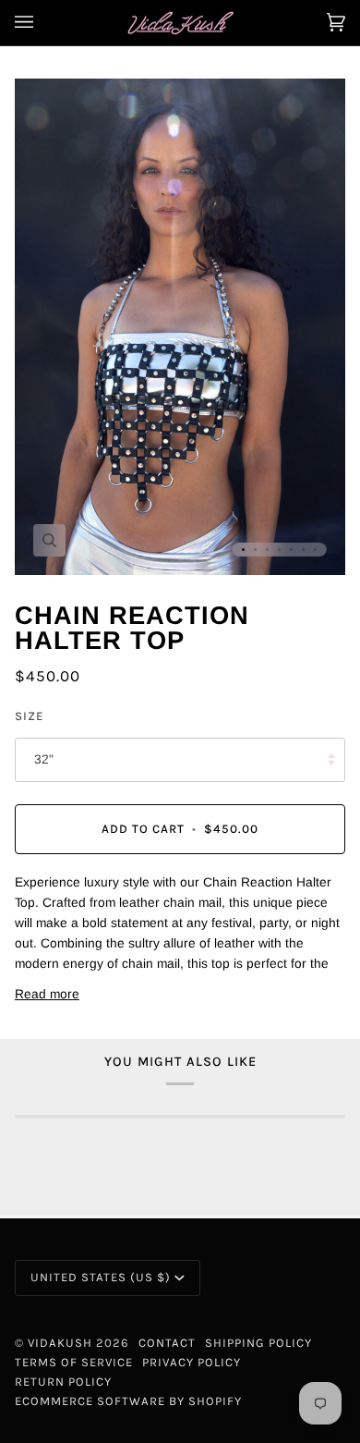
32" (44, 759)
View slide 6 (303, 549)
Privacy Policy (191, 1362)
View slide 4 (279, 549)
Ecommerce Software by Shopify (128, 1401)
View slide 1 (243, 549)
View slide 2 (255, 549)
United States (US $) (100, 1277)
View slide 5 (291, 549)
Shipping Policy (258, 1343)
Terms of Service (74, 1362)
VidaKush (60, 1343)
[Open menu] (42, 22)
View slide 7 (315, 549)
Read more (47, 994)
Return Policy (63, 1381)
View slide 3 (267, 549)
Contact (167, 1343)
